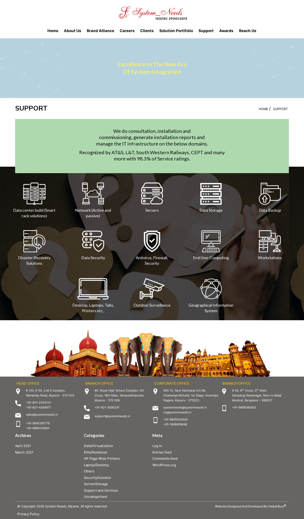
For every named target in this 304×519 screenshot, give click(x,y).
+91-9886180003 (244, 407)
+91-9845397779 (38, 423)
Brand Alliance (100, 31)
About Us (72, 31)
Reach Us (247, 31)
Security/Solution (97, 478)
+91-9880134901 (37, 428)
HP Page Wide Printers (102, 458)
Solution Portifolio (176, 31)
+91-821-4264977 (38, 407)
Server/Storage (96, 484)
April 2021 (23, 446)
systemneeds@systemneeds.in (185, 407)
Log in (157, 446)
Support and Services (101, 490)
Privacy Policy (28, 514)
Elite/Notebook (95, 452)
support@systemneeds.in (112, 416)
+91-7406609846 (175, 424)
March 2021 (24, 452)
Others (89, 471)
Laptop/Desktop (96, 465)
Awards (226, 31)
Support (206, 31)
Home (52, 31)
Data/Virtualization (98, 446)
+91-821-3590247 (107, 407)
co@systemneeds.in (177, 412)
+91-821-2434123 (38, 402)
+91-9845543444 (175, 419)
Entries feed (162, 452)
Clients (147, 31)
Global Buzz (277, 506)
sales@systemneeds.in (42, 414)
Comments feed (165, 458)
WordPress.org (164, 465)
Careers (127, 31)
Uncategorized (95, 496)
